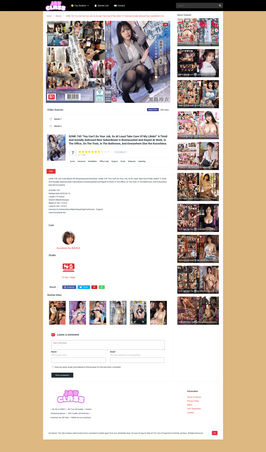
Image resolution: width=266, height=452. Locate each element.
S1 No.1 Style (68, 277)
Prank (123, 161)
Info (51, 171)
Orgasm (114, 161)
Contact (190, 412)
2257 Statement (194, 409)
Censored (81, 161)
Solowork (131, 161)
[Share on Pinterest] (94, 287)
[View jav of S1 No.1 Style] (68, 268)
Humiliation (92, 161)
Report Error (152, 110)
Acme (72, 161)
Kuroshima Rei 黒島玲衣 (68, 248)
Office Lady (104, 161)
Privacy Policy (193, 401)
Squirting (141, 161)
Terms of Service (194, 397)
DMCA (189, 405)
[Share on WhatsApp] (102, 287)
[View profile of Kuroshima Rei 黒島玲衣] (69, 239)
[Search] (220, 5)
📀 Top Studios (78, 5)
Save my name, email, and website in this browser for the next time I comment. (88, 367)
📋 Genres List (101, 5)
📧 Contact (119, 5)
